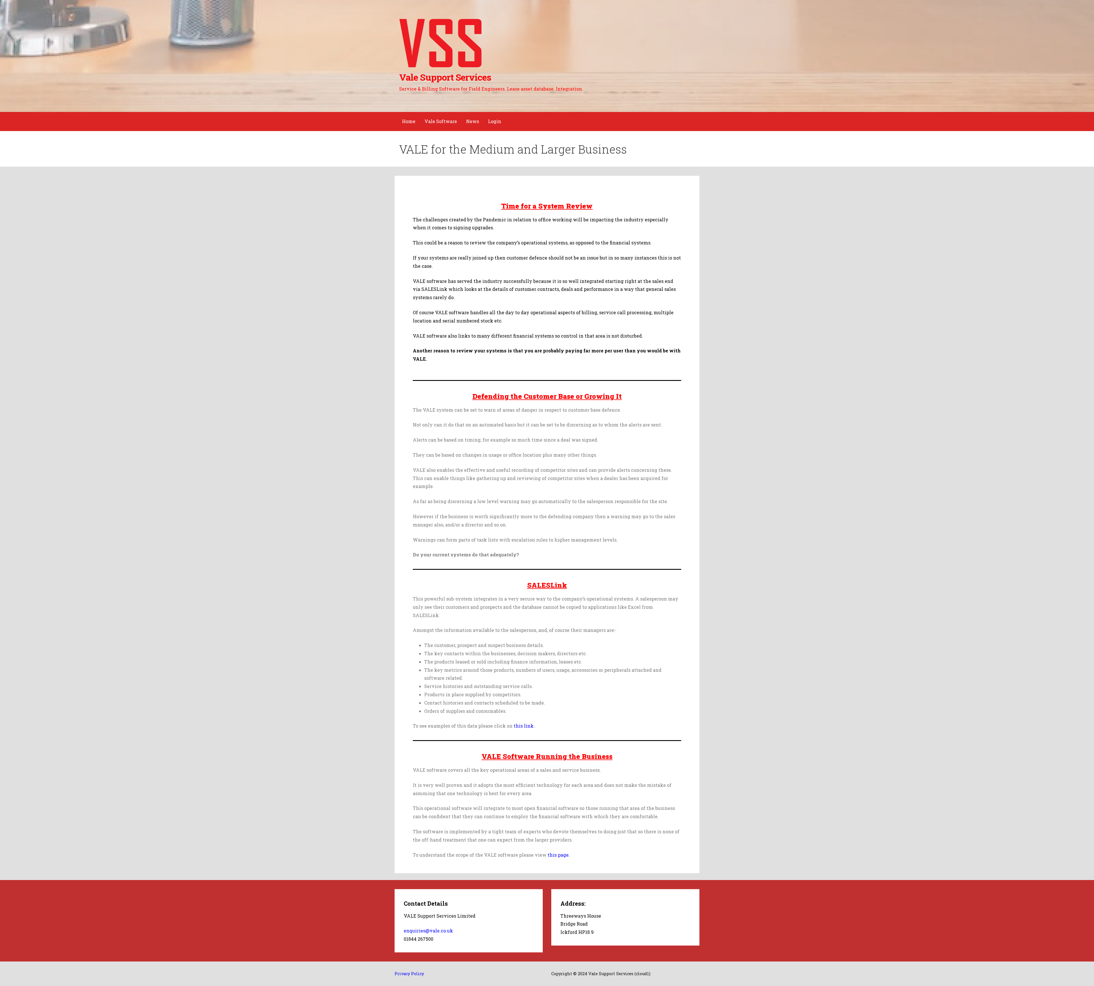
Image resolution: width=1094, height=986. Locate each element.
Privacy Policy (409, 973)
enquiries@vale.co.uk (428, 931)
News (472, 121)
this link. (524, 726)
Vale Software (440, 121)
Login (494, 121)
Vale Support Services (445, 77)
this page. (559, 855)
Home (408, 121)
